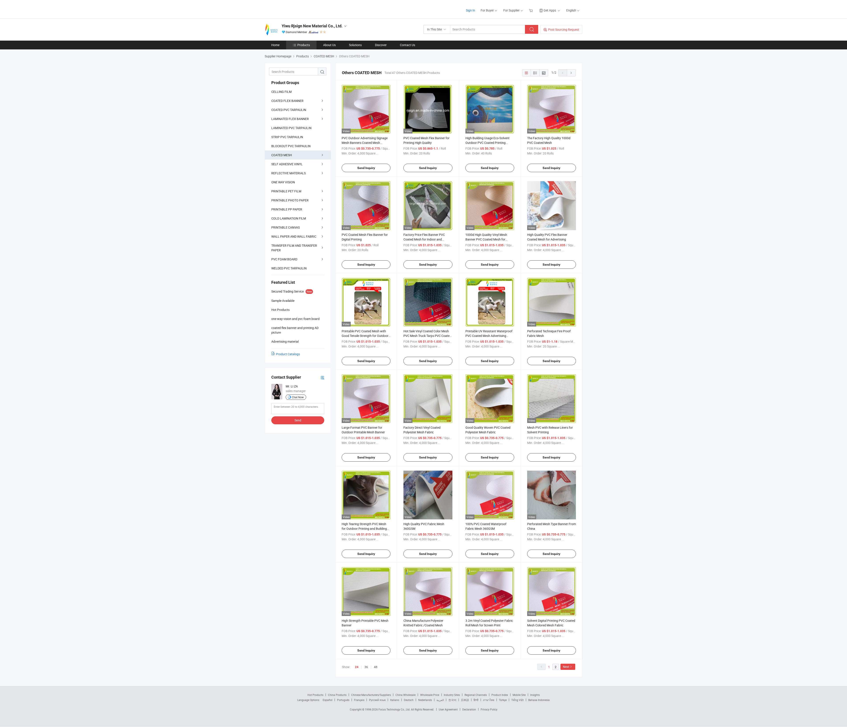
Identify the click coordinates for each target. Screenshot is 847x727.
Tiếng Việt (517, 700)
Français (359, 700)
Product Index (499, 695)
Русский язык (377, 700)
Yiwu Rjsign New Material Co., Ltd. (312, 26)
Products (303, 45)
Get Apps (550, 10)
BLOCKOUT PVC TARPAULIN (291, 146)
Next (566, 667)
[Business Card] (322, 377)
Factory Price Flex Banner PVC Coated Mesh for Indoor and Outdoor (424, 239)
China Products (337, 695)
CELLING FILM (281, 92)
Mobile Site (519, 695)
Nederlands (425, 700)
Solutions (355, 45)
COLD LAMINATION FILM (288, 218)
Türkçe (503, 700)
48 (375, 667)
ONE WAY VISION (283, 182)
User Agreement (448, 709)
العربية (440, 700)
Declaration (469, 709)
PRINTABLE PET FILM (286, 191)
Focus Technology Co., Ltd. (395, 709)
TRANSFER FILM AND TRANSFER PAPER (294, 247)
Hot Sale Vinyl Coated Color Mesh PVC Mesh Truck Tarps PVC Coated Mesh (427, 335)
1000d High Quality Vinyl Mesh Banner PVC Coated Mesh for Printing (486, 239)
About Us (329, 45)
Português (343, 700)
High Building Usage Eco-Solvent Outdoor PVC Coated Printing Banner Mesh (487, 142)
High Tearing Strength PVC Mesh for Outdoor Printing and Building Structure (364, 528)
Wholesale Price (429, 695)
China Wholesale (405, 695)
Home (275, 45)
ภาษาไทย (488, 700)
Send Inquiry (366, 168)
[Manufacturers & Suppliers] (293, 9)
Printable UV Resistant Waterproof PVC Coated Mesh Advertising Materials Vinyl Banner (488, 335)
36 (366, 667)
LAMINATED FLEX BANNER (290, 119)
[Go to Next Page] (571, 73)
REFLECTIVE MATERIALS (288, 173)
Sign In (470, 10)
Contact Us (407, 45)
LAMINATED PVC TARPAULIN (291, 128)
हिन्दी (476, 700)
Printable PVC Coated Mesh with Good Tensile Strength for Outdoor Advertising (365, 335)
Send (297, 420)
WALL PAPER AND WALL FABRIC (293, 236)
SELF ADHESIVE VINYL (287, 164)
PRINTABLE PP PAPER (286, 209)
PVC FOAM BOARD (284, 259)
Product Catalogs (288, 354)
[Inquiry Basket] (531, 10)
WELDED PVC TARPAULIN (289, 268)
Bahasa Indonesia (539, 700)
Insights (535, 695)
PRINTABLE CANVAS (285, 227)
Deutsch (409, 700)
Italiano (394, 700)
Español (327, 700)
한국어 (452, 700)
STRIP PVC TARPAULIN (287, 137)
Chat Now (298, 397)
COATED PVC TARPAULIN (288, 110)
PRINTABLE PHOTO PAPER (290, 200)
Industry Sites (452, 695)
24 (356, 667)
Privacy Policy (489, 709)
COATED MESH (281, 155)
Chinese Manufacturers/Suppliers (371, 695)
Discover (381, 45)
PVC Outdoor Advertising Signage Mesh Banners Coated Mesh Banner (365, 142)
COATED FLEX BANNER (287, 101)
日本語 (465, 700)
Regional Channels (476, 695)
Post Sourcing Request (563, 29)
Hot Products (315, 695)
